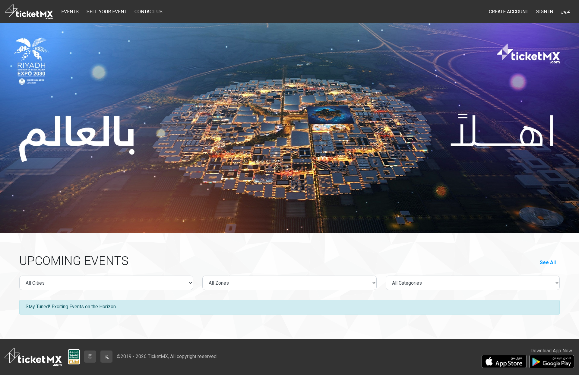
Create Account (508, 12)
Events (70, 12)
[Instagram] (90, 357)
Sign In (544, 12)
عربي (565, 11)
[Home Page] (29, 11)
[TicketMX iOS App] (504, 361)
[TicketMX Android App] (551, 361)
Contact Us (148, 12)
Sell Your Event (107, 12)
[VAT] (74, 355)
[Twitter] (106, 357)
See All (548, 262)
